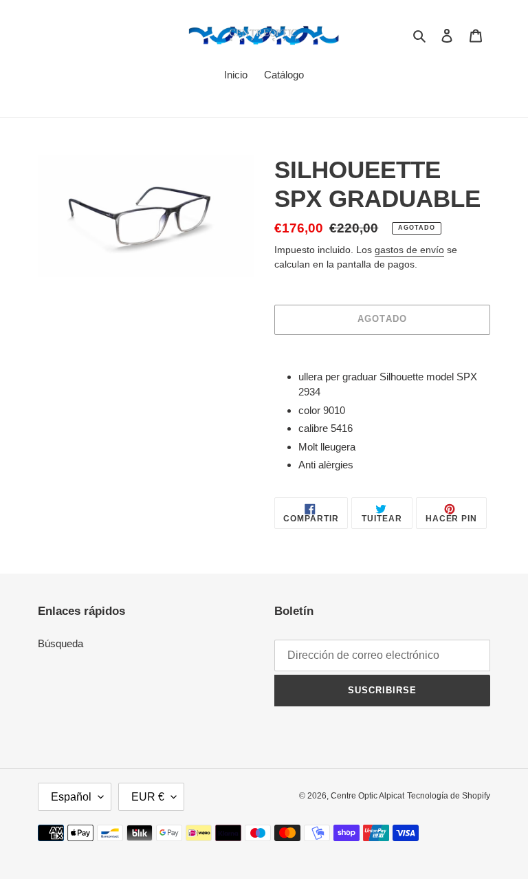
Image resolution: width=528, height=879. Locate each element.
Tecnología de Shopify (448, 796)
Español (71, 797)
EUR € (147, 797)
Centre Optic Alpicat (367, 796)
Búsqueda (60, 643)
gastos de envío (409, 249)
